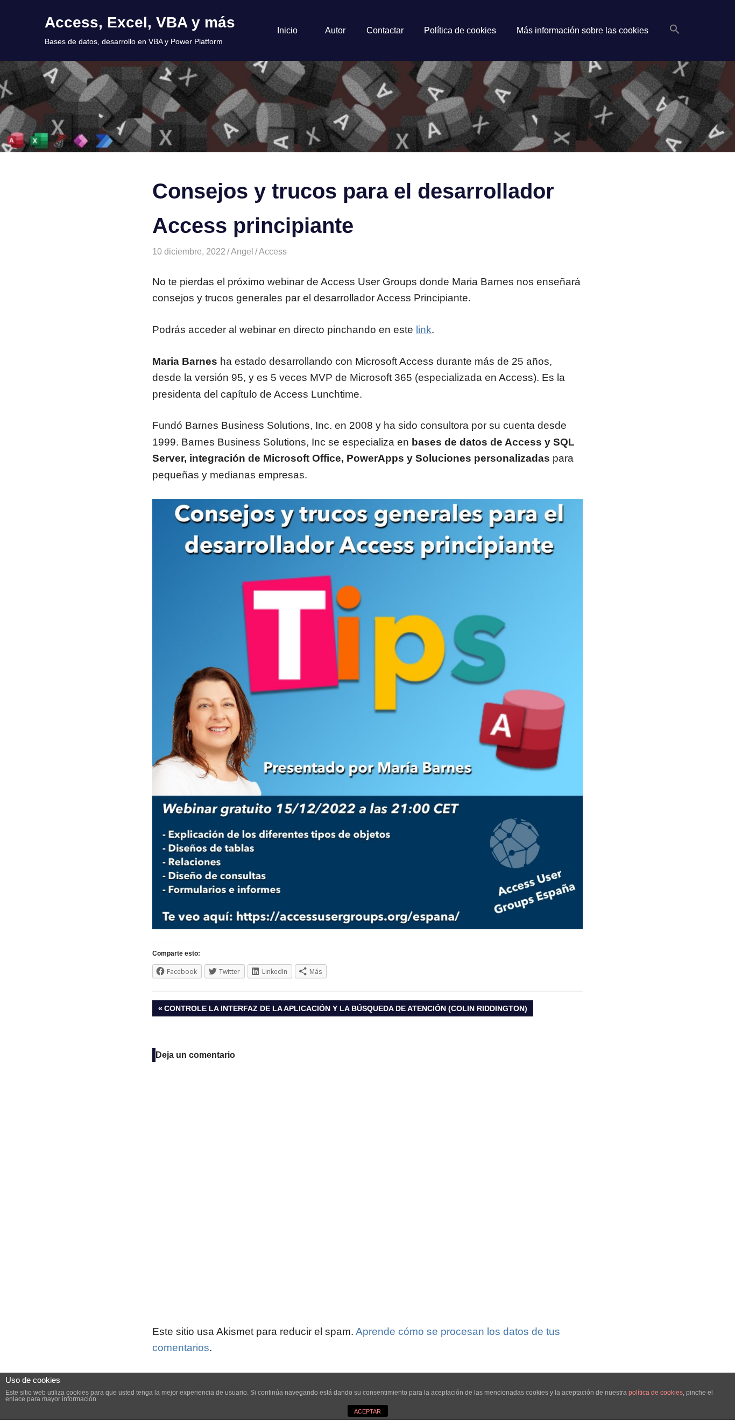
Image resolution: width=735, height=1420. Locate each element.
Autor (335, 30)
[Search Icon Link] (674, 30)
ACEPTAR (367, 1411)
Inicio (287, 30)
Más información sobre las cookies (582, 30)
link (424, 329)
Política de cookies (460, 30)
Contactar (385, 30)
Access (273, 251)
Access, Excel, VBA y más (140, 22)
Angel (242, 251)
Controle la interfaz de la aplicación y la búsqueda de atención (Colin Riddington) (345, 1010)
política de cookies (655, 1392)
